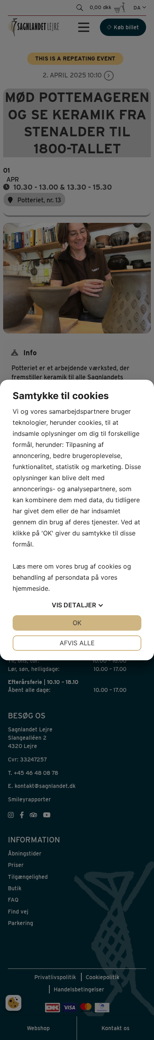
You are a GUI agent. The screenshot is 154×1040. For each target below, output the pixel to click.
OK (77, 623)
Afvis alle (77, 643)
